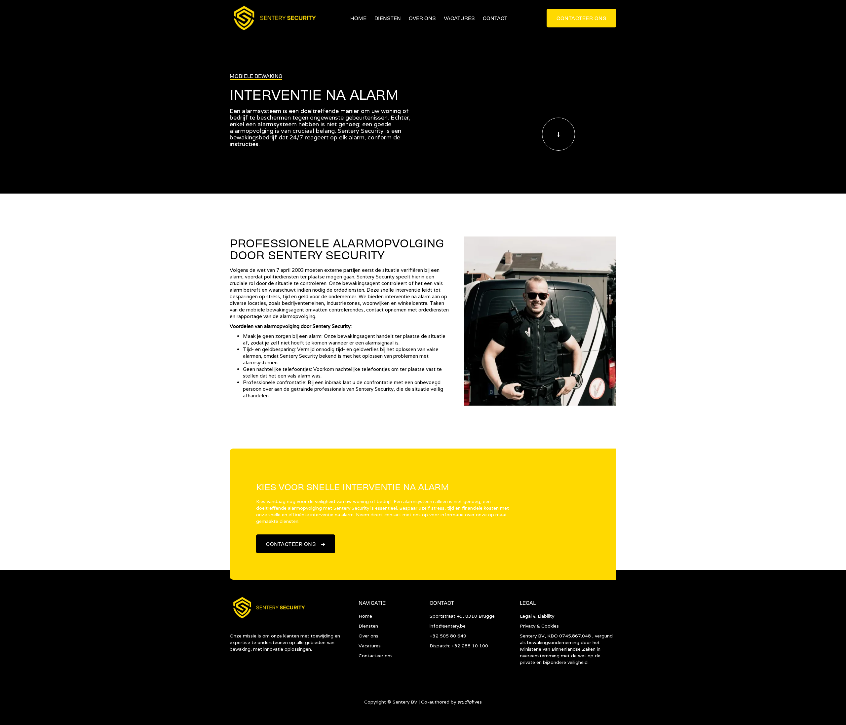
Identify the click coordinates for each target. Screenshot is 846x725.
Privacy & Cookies (539, 626)
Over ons (422, 18)
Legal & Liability (537, 616)
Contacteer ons (581, 18)
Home (358, 18)
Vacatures (459, 18)
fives (469, 702)
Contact (495, 18)
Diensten (387, 18)
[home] (274, 18)
